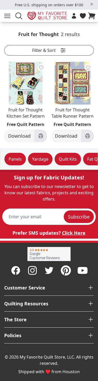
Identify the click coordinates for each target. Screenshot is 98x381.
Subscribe (79, 217)
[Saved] (83, 16)
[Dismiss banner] (92, 4)
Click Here (73, 233)
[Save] (41, 67)
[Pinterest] (66, 270)
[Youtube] (82, 270)
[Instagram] (32, 270)
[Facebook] (15, 270)
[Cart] (93, 16)
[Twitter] (49, 270)
